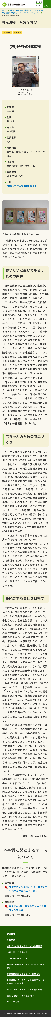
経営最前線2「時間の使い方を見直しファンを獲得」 (29, 908)
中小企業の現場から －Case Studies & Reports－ (21, 13)
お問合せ (11, 934)
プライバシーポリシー (17, 958)
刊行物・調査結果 (16, 10)
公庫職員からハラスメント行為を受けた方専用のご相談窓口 (25, 982)
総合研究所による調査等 (34, 10)
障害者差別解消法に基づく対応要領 (23, 974)
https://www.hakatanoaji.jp (22, 186)
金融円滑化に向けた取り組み (20, 996)
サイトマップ (13, 1002)
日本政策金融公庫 (13, 4)
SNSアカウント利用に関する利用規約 (24, 989)
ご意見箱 (11, 940)
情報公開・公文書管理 (17, 952)
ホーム (4, 10)
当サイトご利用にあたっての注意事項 (24, 946)
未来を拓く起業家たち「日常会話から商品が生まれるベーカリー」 (28, 889)
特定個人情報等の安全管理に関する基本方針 (25, 966)
